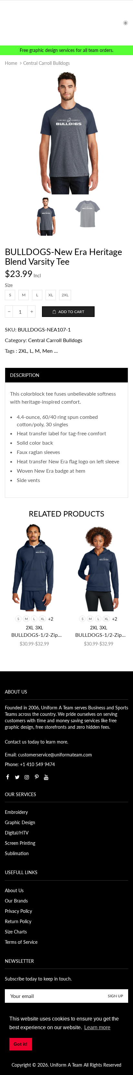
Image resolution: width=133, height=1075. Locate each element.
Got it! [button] (20, 1044)
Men (47, 351)
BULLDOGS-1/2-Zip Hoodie (34, 635)
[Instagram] (26, 777)
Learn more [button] (97, 1027)
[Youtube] (46, 777)
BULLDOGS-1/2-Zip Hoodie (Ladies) (98, 635)
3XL (39, 627)
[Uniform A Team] (66, 22)
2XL (22, 351)
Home (11, 63)
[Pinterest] (36, 777)
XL (42, 619)
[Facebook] (7, 777)
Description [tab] (24, 375)
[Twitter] (17, 777)
